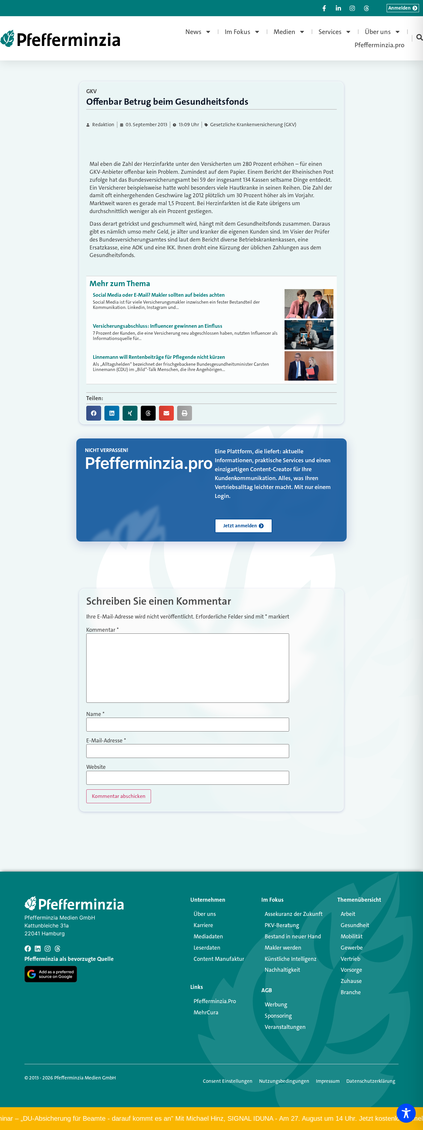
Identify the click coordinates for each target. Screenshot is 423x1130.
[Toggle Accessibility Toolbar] (406, 1113)
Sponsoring (278, 1015)
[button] (93, 413)
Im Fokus (237, 31)
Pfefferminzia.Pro (215, 1001)
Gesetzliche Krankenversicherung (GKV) (253, 125)
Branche (351, 992)
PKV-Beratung (282, 925)
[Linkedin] (37, 948)
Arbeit (348, 914)
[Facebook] (27, 948)
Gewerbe (352, 947)
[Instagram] (47, 948)
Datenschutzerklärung (370, 1081)
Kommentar (102, 630)
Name (95, 714)
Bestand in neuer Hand (293, 936)
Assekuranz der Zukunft (294, 914)
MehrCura (206, 1012)
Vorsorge (351, 969)
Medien (284, 31)
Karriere (203, 925)
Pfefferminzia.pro (379, 45)
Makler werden (283, 947)
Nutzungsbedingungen (284, 1081)
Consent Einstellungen (227, 1081)
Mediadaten (208, 936)
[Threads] (57, 948)
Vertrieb (350, 958)
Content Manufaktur (219, 958)
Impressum (328, 1081)
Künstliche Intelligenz (291, 958)
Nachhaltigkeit (282, 969)
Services (330, 31)
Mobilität (352, 936)
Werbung (276, 1004)
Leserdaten (207, 947)
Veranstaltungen (285, 1027)
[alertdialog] (211, 1118)
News (193, 31)
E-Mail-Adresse (106, 740)
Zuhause (351, 981)
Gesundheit (355, 925)
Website (96, 767)
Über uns (378, 31)
